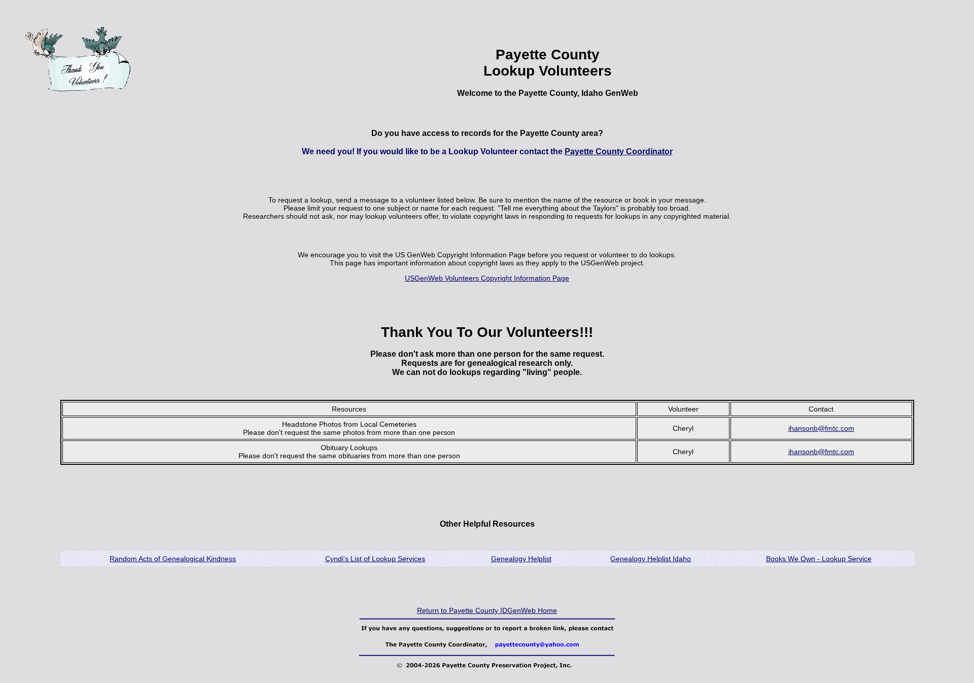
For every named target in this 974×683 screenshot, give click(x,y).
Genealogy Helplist (521, 559)
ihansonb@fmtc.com (821, 428)
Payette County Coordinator (619, 151)
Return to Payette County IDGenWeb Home (487, 610)
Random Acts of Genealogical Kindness (173, 559)
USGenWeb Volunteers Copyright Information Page (487, 278)
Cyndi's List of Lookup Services (375, 559)
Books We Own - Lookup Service (819, 559)
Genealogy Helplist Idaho (650, 559)
